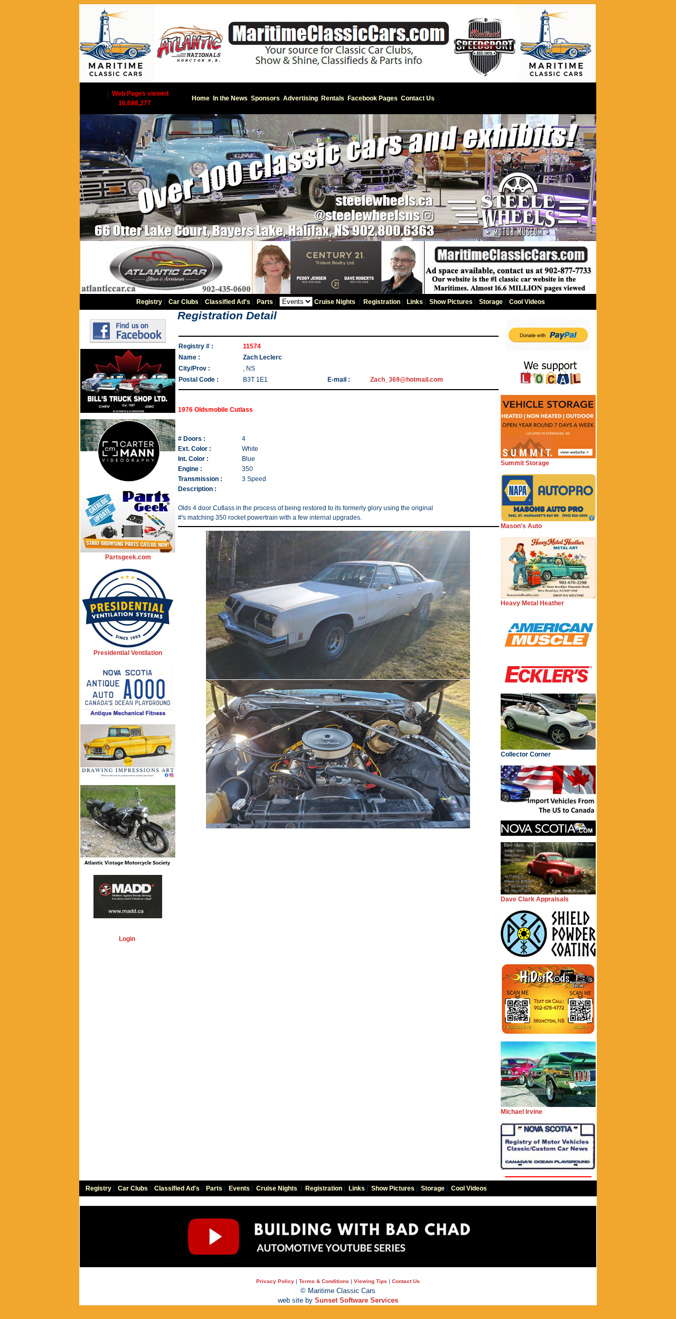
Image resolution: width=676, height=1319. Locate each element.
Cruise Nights (334, 302)
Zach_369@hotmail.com (406, 379)
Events (239, 1188)
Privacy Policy (275, 1281)
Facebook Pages (373, 98)
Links (415, 302)
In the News (230, 98)
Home (201, 98)
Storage (491, 302)
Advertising (300, 98)
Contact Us (418, 98)
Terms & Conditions (324, 1281)
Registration (381, 302)
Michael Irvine (521, 1111)
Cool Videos (527, 302)
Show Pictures (451, 302)
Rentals (332, 98)
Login (127, 939)
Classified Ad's (227, 302)
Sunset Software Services (356, 1300)
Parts (265, 302)
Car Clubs (183, 302)
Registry (149, 302)
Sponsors (265, 98)
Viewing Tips (370, 1281)
